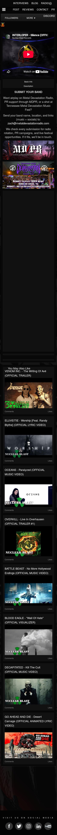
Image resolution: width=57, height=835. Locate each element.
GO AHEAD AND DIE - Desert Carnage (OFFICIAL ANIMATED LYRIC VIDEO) (28, 721)
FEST (16, 9)
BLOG (34, 3)
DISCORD (49, 16)
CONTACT (42, 9)
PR (53, 9)
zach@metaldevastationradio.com (28, 123)
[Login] (50, 3)
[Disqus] (28, 232)
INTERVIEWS (20, 3)
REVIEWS (28, 9)
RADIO (45, 3)
